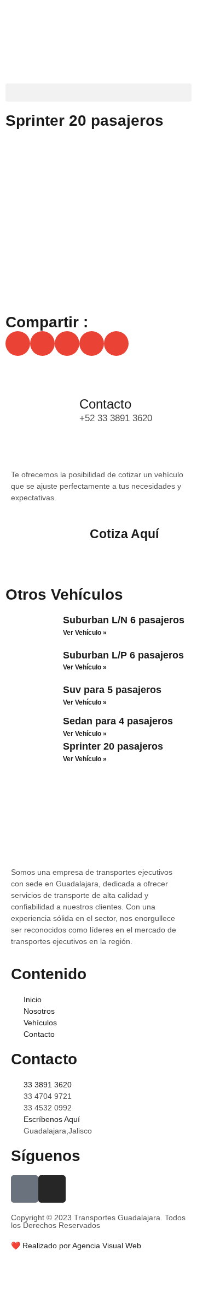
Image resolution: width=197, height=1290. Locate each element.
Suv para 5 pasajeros (112, 689)
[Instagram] (52, 1189)
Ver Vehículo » (85, 632)
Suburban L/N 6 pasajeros (123, 620)
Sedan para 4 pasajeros (118, 721)
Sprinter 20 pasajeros (113, 746)
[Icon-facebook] (24, 1189)
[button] (98, 92)
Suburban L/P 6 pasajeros (123, 655)
